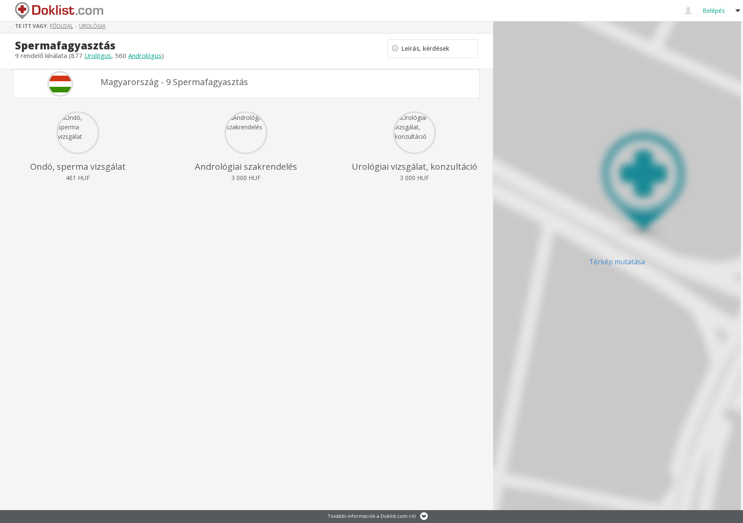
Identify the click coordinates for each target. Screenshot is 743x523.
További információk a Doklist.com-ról (372, 516)
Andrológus (145, 55)
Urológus (97, 55)
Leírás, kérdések (423, 48)
